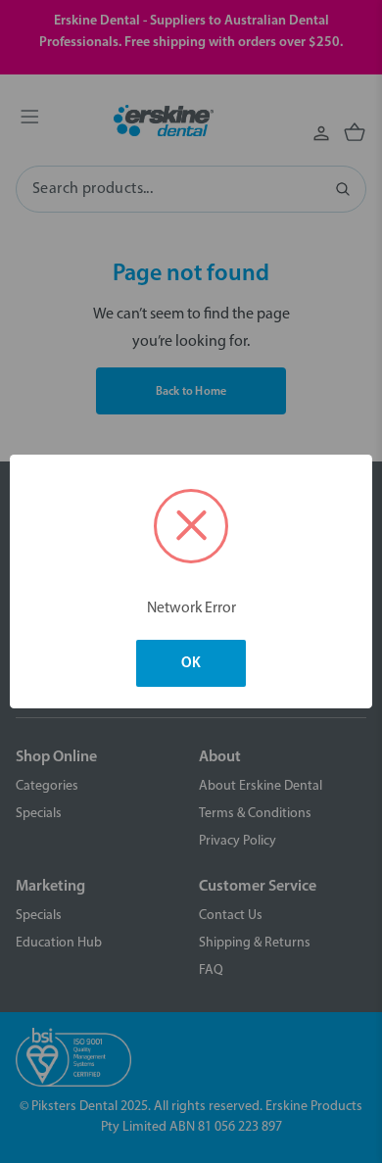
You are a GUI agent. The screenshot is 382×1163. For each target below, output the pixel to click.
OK (191, 663)
